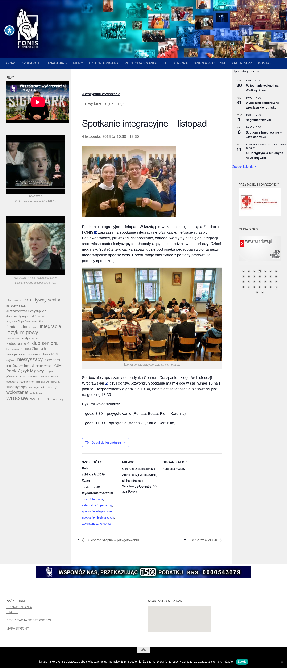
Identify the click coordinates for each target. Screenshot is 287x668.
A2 (26, 300)
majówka (10, 360)
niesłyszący (30, 359)
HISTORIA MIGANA (104, 63)
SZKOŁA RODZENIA (209, 63)
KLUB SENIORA (175, 63)
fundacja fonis (19, 326)
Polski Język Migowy (25, 371)
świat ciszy (57, 399)
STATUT (12, 612)
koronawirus (12, 349)
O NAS (11, 63)
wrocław (105, 523)
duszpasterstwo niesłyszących (26, 311)
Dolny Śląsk (18, 305)
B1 (7, 306)
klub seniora (44, 343)
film (40, 321)
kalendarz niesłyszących (23, 338)
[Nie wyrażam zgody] (282, 662)
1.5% (15, 300)
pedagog (106, 505)
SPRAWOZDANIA (19, 607)
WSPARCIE (31, 63)
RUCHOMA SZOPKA (141, 63)
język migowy (22, 332)
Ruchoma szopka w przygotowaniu (112, 539)
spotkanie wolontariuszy (48, 382)
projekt (49, 371)
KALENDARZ (241, 63)
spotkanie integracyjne (97, 511)
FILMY (78, 63)
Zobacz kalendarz (244, 166)
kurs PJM (50, 354)
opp (8, 365)
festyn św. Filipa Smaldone (21, 321)
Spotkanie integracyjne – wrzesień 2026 (264, 134)
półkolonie (12, 376)
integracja (96, 499)
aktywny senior (45, 300)
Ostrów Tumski (23, 365)
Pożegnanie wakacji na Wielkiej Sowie (262, 87)
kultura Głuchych (33, 349)
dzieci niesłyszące (17, 316)
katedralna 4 (90, 505)
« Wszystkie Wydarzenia (101, 93)
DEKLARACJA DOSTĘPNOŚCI (28, 620)
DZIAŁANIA (55, 63)
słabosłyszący (16, 387)
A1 (21, 300)
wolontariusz (90, 523)
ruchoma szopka (48, 376)
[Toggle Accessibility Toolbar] (9, 30)
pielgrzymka (43, 365)
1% (8, 300)
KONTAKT (266, 63)
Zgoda (242, 661)
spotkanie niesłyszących (98, 517)
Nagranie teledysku (260, 120)
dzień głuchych (38, 316)
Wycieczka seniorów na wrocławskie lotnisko (262, 105)
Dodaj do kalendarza (106, 442)
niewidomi (52, 360)
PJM (57, 365)
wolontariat (17, 392)
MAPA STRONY (17, 628)
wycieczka (39, 399)
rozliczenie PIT (28, 376)
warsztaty (49, 387)
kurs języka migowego (23, 354)
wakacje (34, 387)
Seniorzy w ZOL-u (204, 539)
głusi (85, 499)
